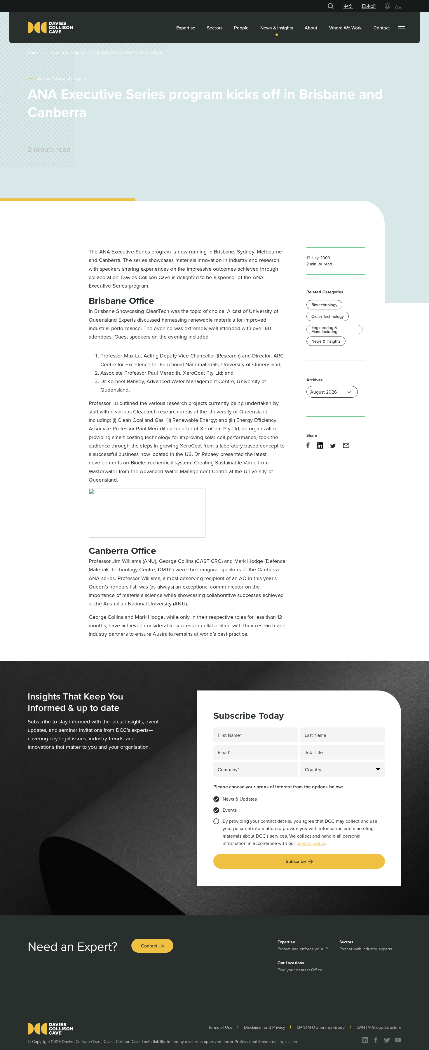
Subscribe (296, 861)
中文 (348, 6)
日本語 (369, 6)
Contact (382, 27)
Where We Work (345, 27)
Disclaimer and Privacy (264, 1027)
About (311, 27)
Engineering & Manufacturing (324, 329)
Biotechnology (324, 305)
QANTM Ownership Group (321, 1027)
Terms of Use (220, 1027)
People (241, 27)
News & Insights (276, 27)
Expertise (186, 27)
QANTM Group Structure (379, 1027)
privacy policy (311, 843)
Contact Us (152, 945)
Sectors (214, 27)
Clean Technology (327, 316)
